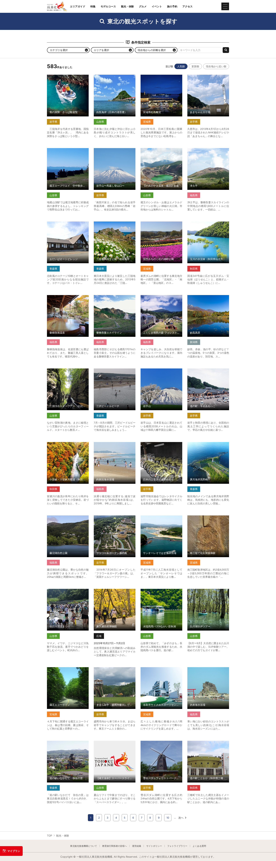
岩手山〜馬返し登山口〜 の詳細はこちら (114, 151)
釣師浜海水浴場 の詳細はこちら (112, 443)
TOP (49, 835)
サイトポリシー (154, 846)
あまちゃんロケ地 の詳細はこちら (206, 76)
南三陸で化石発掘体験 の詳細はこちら (208, 518)
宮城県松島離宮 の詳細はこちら (159, 76)
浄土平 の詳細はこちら (200, 149)
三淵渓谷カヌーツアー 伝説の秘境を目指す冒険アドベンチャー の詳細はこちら (68, 373)
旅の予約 (172, 6)
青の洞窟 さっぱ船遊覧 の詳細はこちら (68, 78)
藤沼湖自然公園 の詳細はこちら (65, 516)
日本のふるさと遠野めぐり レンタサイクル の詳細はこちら (161, 445)
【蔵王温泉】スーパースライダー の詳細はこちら (114, 744)
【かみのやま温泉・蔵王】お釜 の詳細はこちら (161, 151)
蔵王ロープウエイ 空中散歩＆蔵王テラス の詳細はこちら (68, 151)
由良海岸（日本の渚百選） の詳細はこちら (114, 78)
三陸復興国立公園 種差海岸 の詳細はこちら (114, 224)
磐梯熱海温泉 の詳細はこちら (64, 296)
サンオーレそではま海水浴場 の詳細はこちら (161, 518)
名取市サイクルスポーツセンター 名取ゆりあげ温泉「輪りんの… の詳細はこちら (161, 671)
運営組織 (136, 846)
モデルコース (108, 6)
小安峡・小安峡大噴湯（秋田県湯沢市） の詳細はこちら (68, 445)
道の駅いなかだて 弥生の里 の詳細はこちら (68, 744)
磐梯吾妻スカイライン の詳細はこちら (114, 298)
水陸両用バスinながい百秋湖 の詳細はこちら (161, 592)
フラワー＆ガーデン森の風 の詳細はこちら (114, 518)
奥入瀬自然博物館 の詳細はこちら (113, 590)
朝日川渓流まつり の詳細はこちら (66, 590)
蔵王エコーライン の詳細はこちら (66, 668)
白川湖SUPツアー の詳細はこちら (206, 590)
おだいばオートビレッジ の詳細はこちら (68, 224)
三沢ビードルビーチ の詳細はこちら (114, 369)
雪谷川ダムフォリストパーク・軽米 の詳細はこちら (161, 744)
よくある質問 (199, 846)
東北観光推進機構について (83, 846)
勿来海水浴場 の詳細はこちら (204, 668)
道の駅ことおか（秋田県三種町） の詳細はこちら (208, 744)
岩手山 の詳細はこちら (154, 369)
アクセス (187, 6)
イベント (157, 6)
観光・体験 (127, 6)
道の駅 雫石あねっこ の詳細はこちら (208, 371)
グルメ (143, 6)
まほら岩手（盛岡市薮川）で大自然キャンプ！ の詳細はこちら (114, 670)
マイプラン (13, 851)
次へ (181, 817)
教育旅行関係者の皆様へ (114, 846)
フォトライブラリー (177, 846)
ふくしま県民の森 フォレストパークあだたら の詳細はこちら (161, 298)
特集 (93, 6)
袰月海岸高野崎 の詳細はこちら (205, 443)
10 (167, 817)
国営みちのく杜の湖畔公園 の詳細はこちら (161, 224)
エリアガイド (77, 6)
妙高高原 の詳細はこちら (201, 296)
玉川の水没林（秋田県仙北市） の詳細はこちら (208, 224)
